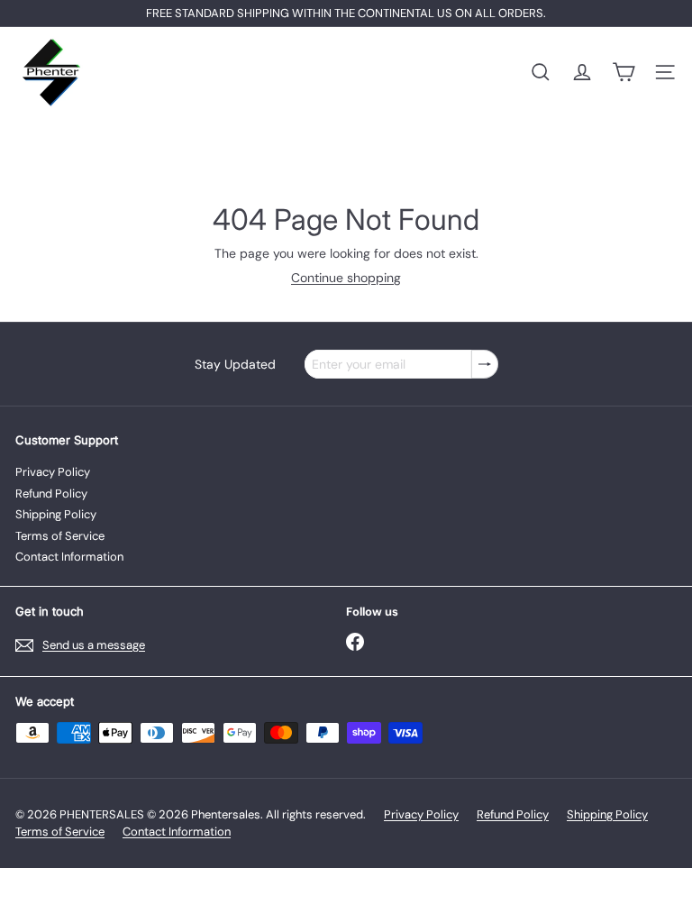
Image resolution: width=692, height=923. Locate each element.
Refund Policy (51, 493)
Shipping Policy (55, 514)
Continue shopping (346, 278)
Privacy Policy (52, 472)
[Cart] (623, 72)
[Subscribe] (484, 364)
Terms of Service (60, 536)
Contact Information (69, 556)
